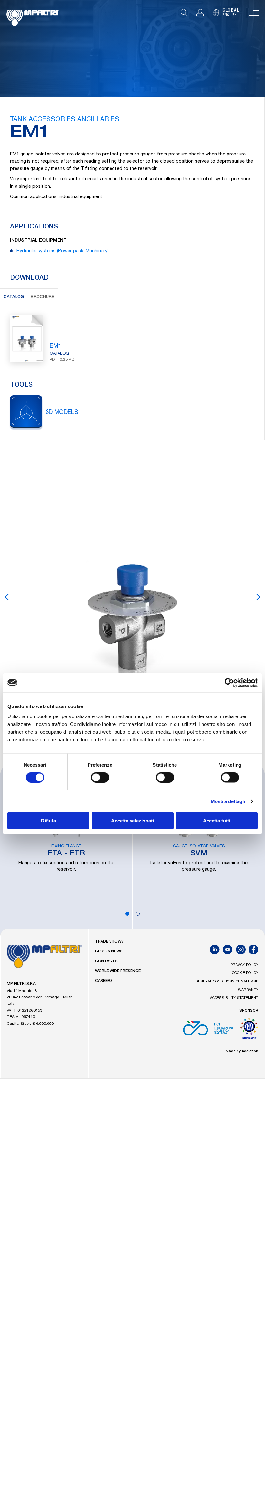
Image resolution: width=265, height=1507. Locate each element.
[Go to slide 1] (127, 914)
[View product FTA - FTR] (66, 844)
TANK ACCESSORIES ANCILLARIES (64, 120)
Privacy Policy (244, 965)
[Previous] (7, 597)
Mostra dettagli (228, 801)
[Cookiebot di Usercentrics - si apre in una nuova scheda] (229, 682)
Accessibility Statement (234, 998)
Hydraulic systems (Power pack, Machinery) (62, 251)
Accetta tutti (216, 820)
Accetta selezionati (132, 820)
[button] (200, 12)
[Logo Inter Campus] (249, 1031)
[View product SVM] (199, 844)
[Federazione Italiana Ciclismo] (208, 1030)
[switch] (100, 777)
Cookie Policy (245, 973)
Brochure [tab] (42, 297)
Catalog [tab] (14, 297)
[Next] (258, 597)
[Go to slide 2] (138, 914)
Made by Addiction (242, 1051)
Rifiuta (48, 820)
